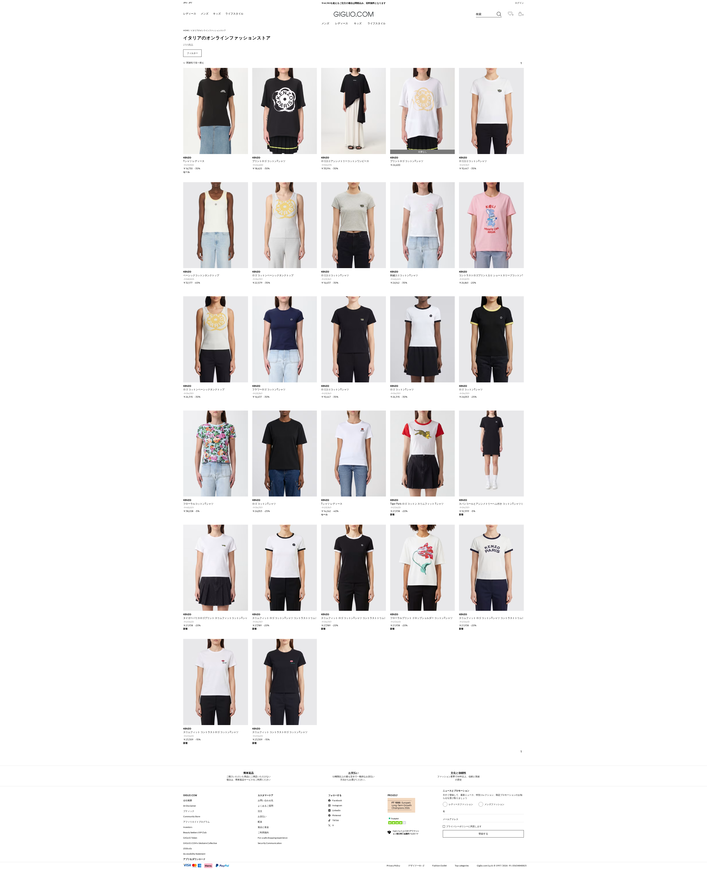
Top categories (462, 865)
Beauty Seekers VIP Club (195, 832)
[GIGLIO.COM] (353, 14)
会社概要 (187, 800)
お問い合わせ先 (265, 800)
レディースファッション (461, 804)
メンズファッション (494, 804)
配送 (260, 821)
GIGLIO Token (190, 837)
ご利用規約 (263, 832)
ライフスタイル (234, 13)
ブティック (188, 811)
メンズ (204, 13)
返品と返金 (263, 827)
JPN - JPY (187, 2)
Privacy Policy (393, 865)
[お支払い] (207, 865)
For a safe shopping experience (272, 837)
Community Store (191, 816)
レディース (189, 13)
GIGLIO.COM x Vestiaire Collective (200, 843)
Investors (187, 827)
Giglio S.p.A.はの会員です (406, 832)
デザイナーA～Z (416, 865)
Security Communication (270, 843)
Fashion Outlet (439, 865)
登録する (483, 833)
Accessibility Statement (194, 853)
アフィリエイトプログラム (196, 821)
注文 (260, 811)
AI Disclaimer (189, 805)
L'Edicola (187, 848)
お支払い (262, 816)
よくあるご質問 (265, 805)
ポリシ (462, 826)
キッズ (217, 13)
